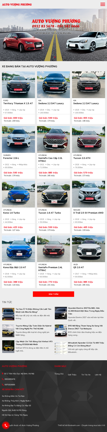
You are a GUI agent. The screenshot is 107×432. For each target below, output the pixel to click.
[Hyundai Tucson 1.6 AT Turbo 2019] (53, 194)
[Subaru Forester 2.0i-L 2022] (18, 139)
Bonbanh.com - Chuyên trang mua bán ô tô (86, 425)
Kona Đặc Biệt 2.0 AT (14, 267)
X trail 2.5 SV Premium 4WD (88, 212)
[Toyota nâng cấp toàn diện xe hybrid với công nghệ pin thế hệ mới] (8, 330)
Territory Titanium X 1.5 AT (18, 103)
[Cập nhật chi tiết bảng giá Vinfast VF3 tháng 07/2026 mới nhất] (8, 346)
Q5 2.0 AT (78, 267)
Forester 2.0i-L (11, 158)
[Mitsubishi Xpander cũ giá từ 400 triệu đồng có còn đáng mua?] (61, 347)
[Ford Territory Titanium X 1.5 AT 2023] (18, 84)
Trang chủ (59, 374)
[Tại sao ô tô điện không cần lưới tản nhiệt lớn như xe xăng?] (8, 314)
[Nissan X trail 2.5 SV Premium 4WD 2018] (88, 194)
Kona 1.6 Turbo (11, 212)
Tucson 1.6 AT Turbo (49, 212)
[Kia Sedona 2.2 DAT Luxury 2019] (53, 84)
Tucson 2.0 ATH (81, 158)
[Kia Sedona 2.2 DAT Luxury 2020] (88, 84)
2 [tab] (55, 57)
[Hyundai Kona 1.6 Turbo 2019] (18, 194)
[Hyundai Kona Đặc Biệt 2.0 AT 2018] (18, 248)
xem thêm (53, 294)
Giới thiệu (72, 374)
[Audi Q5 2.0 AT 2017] (88, 248)
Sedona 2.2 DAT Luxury (51, 103)
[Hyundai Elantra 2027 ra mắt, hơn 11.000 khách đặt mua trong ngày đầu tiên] (61, 313)
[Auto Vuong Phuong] (17, 4)
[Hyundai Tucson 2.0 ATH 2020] (88, 139)
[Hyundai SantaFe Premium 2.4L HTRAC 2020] (53, 248)
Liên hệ (98, 374)
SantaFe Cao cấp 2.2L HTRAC (50, 159)
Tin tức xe (85, 374)
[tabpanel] (53, 35)
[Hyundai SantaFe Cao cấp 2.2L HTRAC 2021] (53, 139)
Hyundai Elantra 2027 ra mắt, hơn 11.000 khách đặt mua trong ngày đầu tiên (86, 311)
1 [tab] (52, 57)
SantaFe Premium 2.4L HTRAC (50, 269)
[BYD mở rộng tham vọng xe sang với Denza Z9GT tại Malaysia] (61, 330)
